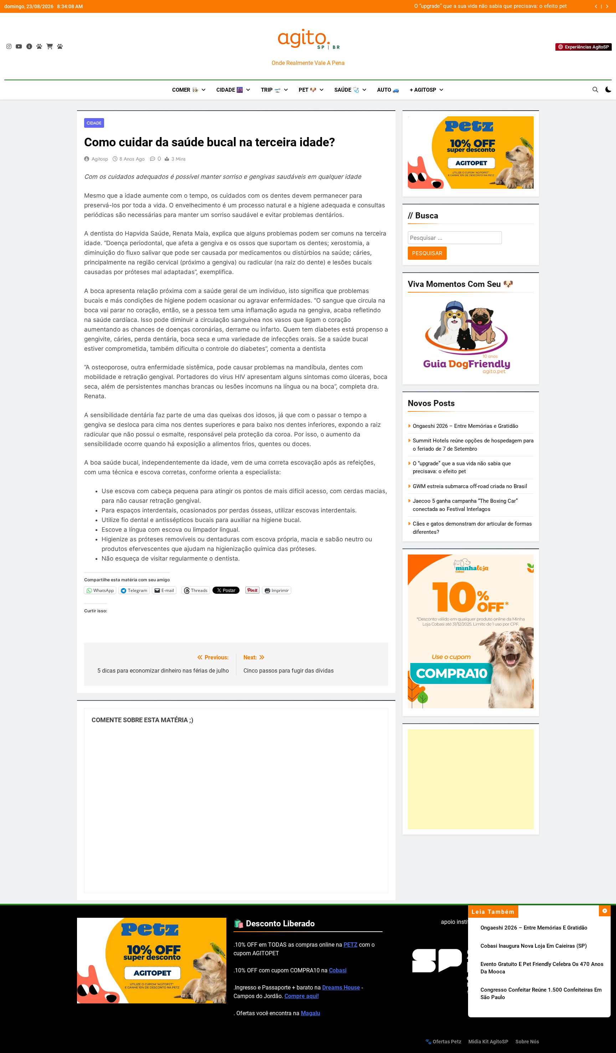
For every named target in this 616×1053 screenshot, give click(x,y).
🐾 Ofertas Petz (443, 1042)
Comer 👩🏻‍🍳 (185, 90)
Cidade (94, 123)
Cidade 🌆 (229, 90)
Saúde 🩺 (346, 90)
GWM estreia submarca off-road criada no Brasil (509, 6)
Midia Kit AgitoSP (488, 1042)
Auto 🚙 (388, 90)
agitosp (100, 158)
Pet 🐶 (308, 90)
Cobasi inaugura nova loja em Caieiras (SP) (534, 946)
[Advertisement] (471, 779)
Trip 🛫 (271, 90)
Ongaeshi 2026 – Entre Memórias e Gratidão (534, 928)
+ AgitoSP (423, 90)
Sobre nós (527, 1042)
